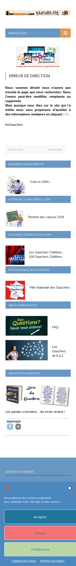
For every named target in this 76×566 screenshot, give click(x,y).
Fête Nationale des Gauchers (50, 287)
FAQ (55, 327)
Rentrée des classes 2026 (46, 217)
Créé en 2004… (41, 182)
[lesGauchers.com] (38, 12)
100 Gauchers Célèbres (45, 256)
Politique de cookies (24, 561)
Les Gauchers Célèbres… (47, 252)
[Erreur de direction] (38, 67)
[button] (70, 488)
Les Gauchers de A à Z (59, 351)
